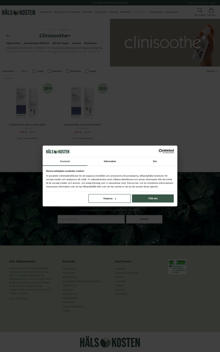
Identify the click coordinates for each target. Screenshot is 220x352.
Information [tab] (110, 161)
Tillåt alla (152, 198)
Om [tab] (155, 161)
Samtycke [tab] (65, 161)
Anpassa (107, 198)
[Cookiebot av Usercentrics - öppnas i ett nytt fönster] (161, 151)
